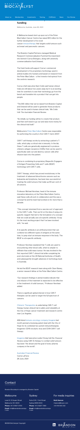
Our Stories (71, 17)
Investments (31, 17)
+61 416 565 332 (59, 406)
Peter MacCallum (34, 131)
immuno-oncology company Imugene (41, 320)
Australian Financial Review (28, 353)
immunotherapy (29, 44)
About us (8, 17)
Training (42, 17)
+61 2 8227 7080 (40, 406)
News (61, 17)
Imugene (20, 338)
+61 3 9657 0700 (16, 406)
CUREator (52, 17)
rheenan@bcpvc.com (61, 403)
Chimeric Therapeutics (26, 305)
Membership (19, 17)
